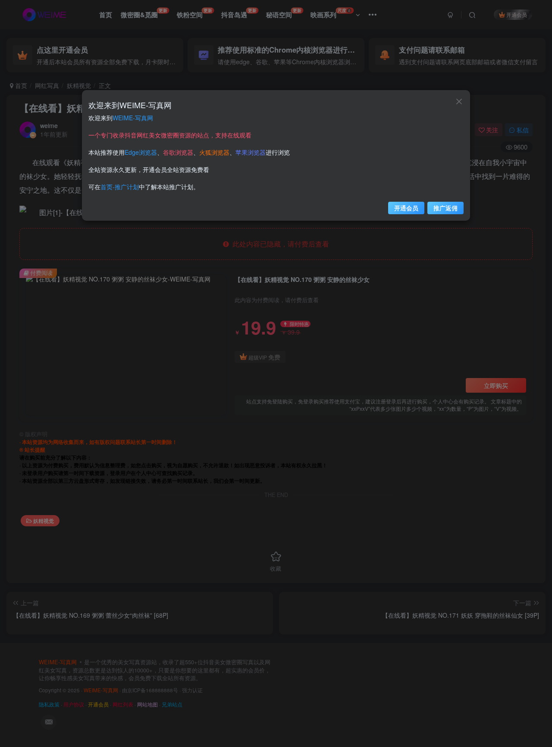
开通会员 (406, 207)
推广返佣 (445, 207)
